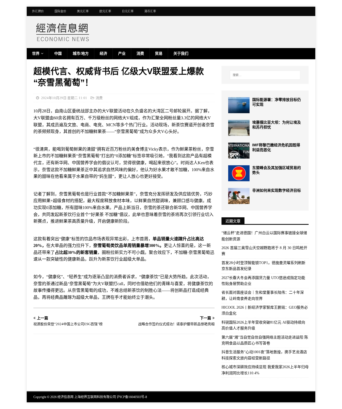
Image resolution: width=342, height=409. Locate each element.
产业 (122, 54)
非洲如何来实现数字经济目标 (276, 190)
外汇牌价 (38, 11)
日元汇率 (128, 11)
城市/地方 (81, 54)
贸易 (158, 54)
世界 (36, 54)
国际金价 (60, 11)
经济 (103, 54)
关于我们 (180, 54)
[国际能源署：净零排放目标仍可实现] (239, 105)
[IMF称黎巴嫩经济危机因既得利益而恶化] (239, 151)
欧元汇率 (105, 11)
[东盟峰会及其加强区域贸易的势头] (239, 173)
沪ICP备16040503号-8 (132, 397)
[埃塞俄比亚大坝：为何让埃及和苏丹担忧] (239, 128)
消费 (140, 54)
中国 (58, 54)
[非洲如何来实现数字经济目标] (239, 196)
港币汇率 (150, 11)
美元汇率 (83, 11)
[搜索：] (265, 75)
